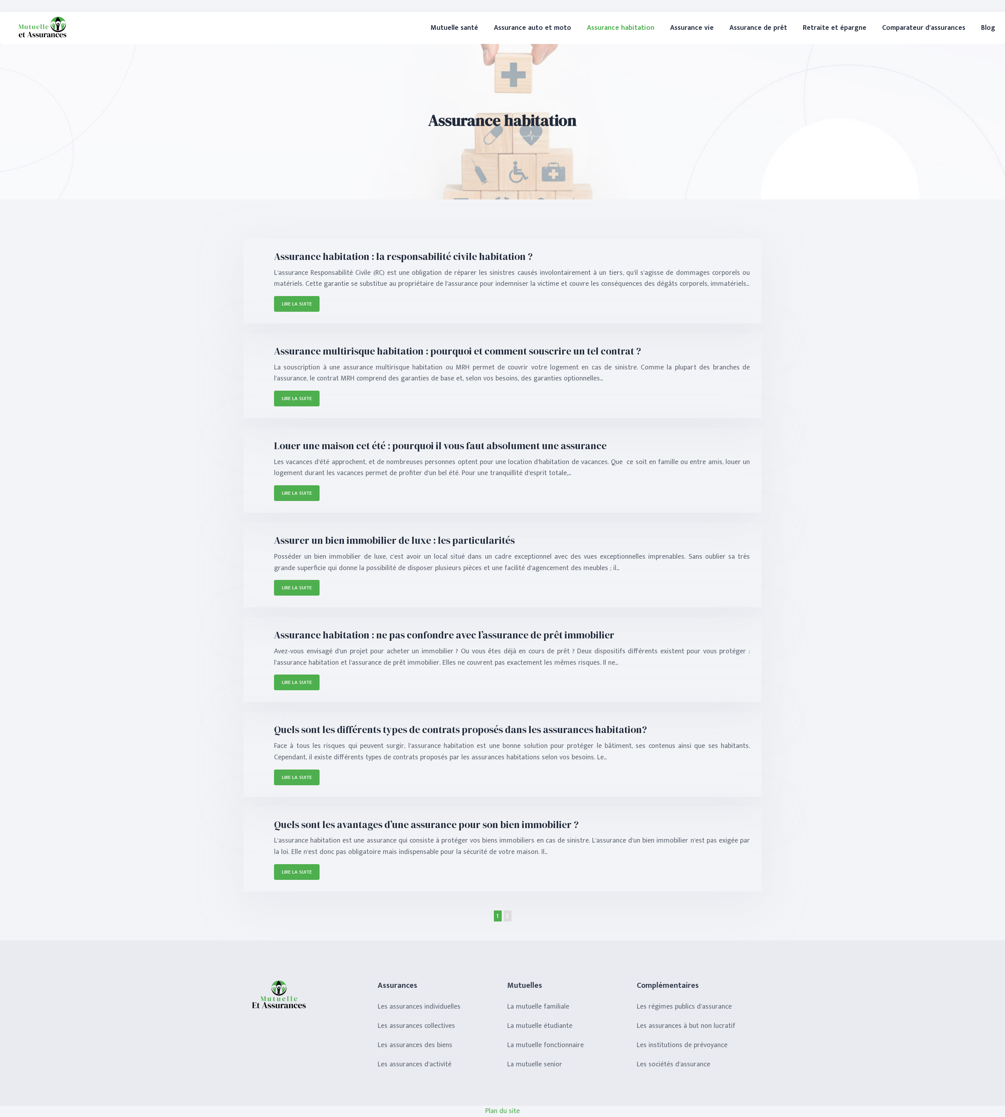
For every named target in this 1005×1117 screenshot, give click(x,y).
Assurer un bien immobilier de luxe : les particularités (394, 540)
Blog (988, 28)
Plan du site (502, 1111)
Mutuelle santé (454, 28)
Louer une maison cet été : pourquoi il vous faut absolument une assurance (440, 445)
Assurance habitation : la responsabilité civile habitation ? (403, 256)
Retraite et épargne (834, 28)
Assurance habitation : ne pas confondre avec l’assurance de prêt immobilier (444, 635)
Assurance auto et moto (532, 28)
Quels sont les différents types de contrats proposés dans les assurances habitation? (460, 729)
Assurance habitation (620, 28)
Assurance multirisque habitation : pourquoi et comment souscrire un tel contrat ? (457, 351)
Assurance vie (692, 28)
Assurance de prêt (758, 28)
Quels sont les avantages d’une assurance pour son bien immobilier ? (426, 824)
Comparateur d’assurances (923, 28)
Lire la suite (297, 304)
